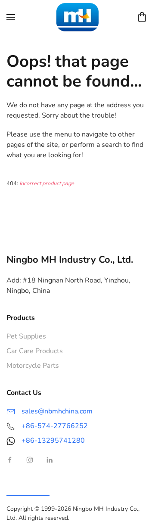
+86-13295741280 (53, 440)
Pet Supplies (26, 336)
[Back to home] (77, 17)
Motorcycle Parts (32, 365)
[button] (10, 17)
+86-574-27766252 (55, 426)
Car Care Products (34, 351)
